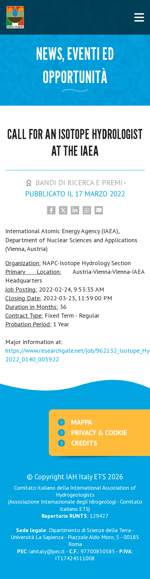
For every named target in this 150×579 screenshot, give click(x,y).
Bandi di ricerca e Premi (79, 182)
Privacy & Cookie (99, 432)
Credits (84, 443)
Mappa (81, 422)
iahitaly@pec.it (47, 551)
